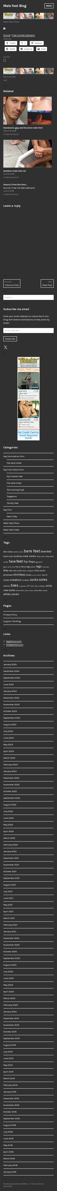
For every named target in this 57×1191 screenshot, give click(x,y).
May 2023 (8, 744)
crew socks (29, 556)
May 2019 (8, 1065)
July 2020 (8, 971)
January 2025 (10, 664)
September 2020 (11, 958)
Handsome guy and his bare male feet (23, 127)
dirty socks (41, 556)
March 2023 (9, 758)
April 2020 (8, 991)
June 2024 (8, 684)
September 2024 (11, 677)
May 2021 (8, 904)
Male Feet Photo (11, 21)
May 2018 (8, 1145)
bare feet (32, 551)
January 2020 (10, 1011)
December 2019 (11, 1018)
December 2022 (11, 778)
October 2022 (10, 791)
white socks (11, 594)
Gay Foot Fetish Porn (13, 469)
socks (34, 580)
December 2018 (11, 1098)
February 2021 (10, 925)
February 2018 (10, 1165)
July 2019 (8, 1051)
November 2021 (11, 864)
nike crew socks (15, 571)
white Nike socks (40, 590)
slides (6, 580)
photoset (8, 574)
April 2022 (8, 831)
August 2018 (9, 1125)
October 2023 (10, 711)
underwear (22, 586)
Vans (32, 586)
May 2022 (8, 824)
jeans (33, 567)
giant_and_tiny (9, 567)
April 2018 (8, 1152)
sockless (25, 580)
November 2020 (11, 945)
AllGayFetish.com (14, 644)
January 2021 (9, 931)
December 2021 (11, 858)
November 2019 (11, 1025)
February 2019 (10, 1085)
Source (6, 35)
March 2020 (9, 998)
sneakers (16, 579)
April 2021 (8, 911)
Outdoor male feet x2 (14, 171)
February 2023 (10, 764)
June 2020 (8, 978)
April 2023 (8, 751)
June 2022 (8, 818)
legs (39, 566)
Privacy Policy (10, 614)
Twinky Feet (12, 503)
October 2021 (9, 871)
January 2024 (10, 691)
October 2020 (10, 951)
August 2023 (9, 724)
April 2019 (8, 1071)
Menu (49, 5)
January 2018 (9, 1172)
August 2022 (9, 804)
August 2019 (9, 1045)
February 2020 (10, 1005)
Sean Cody (12, 516)
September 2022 (11, 798)
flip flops (29, 561)
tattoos (6, 586)
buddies (18, 556)
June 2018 (8, 1138)
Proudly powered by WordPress (15, 1184)
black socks (8, 556)
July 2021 (8, 891)
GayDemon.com (14, 641)
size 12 (44, 575)
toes (14, 585)
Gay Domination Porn (13, 456)
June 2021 (8, 898)
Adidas (10, 552)
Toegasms (12, 496)
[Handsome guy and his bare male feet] (28, 110)
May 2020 (8, 985)
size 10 (34, 575)
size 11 (39, 575)
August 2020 (9, 965)
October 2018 (10, 1111)
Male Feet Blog (14, 6)
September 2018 (11, 1118)
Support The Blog (12, 621)
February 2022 (10, 844)
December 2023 (11, 697)
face (12, 561)
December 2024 (11, 671)
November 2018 (11, 1105)
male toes (45, 567)
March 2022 (9, 838)
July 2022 (8, 811)
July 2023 (8, 731)
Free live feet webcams (23, 35)
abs (5, 551)
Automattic (7, 1186)
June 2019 (8, 1058)
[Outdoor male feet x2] (28, 154)
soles (43, 579)
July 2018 (8, 1131)
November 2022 (11, 784)
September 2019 (11, 1038)
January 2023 (10, 771)
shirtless (19, 574)
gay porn (38, 562)
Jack (5, 80)
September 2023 (11, 718)
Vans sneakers (40, 586)
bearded (46, 551)
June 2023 (8, 738)
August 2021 (9, 884)
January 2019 (9, 1091)
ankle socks (18, 552)
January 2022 (10, 851)
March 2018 (9, 1158)
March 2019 (9, 1078)
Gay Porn (7, 509)
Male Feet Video (11, 529)
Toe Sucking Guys (15, 489)
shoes (28, 575)
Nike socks (39, 570)
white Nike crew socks (24, 590)
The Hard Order (14, 463)
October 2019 (9, 1031)
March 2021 (9, 918)
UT (28, 585)
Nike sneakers (28, 571)
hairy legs (25, 566)
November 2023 (11, 704)
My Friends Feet (15, 476)
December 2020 (11, 938)
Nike (5, 570)
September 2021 (11, 878)
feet (19, 561)
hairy (17, 566)
